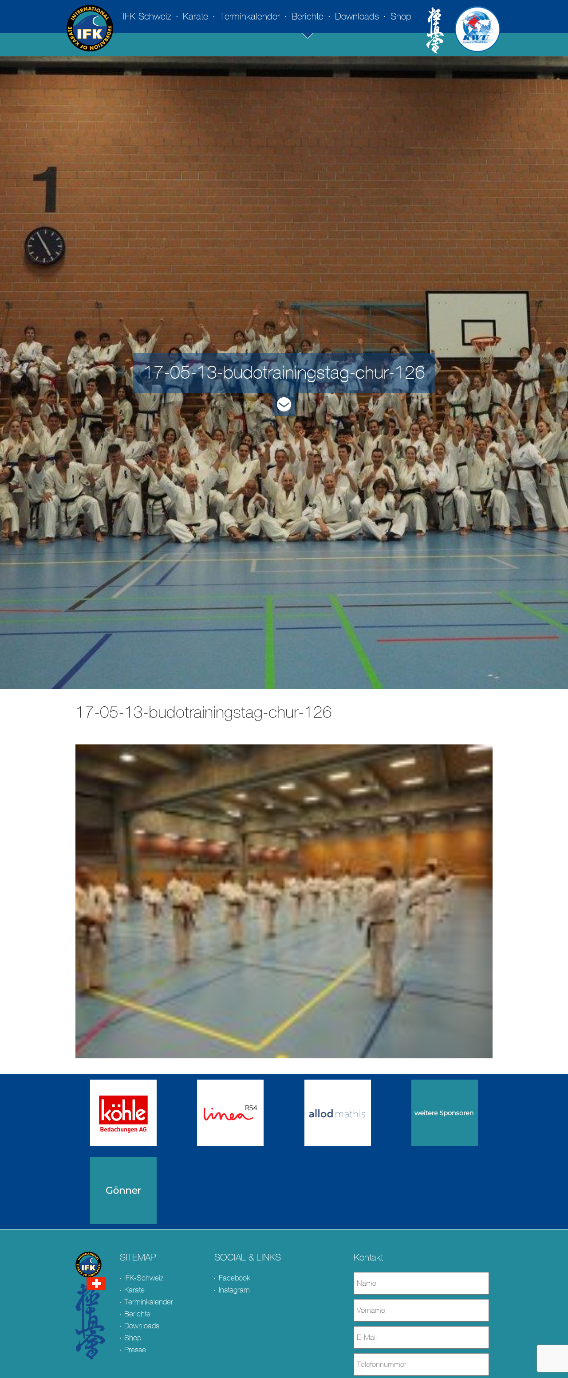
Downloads (357, 16)
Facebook (234, 1278)
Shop (400, 16)
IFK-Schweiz (147, 16)
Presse (135, 1350)
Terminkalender (250, 16)
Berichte (307, 16)
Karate (195, 16)
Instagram (234, 1290)
